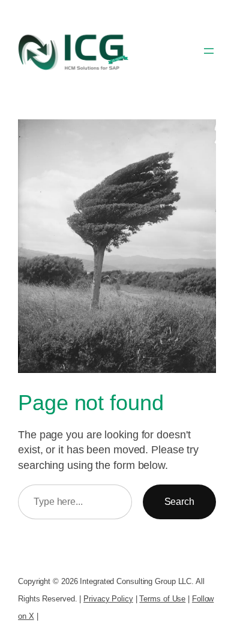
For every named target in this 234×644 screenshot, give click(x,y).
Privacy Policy (108, 598)
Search (179, 501)
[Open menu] (209, 51)
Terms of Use (162, 598)
